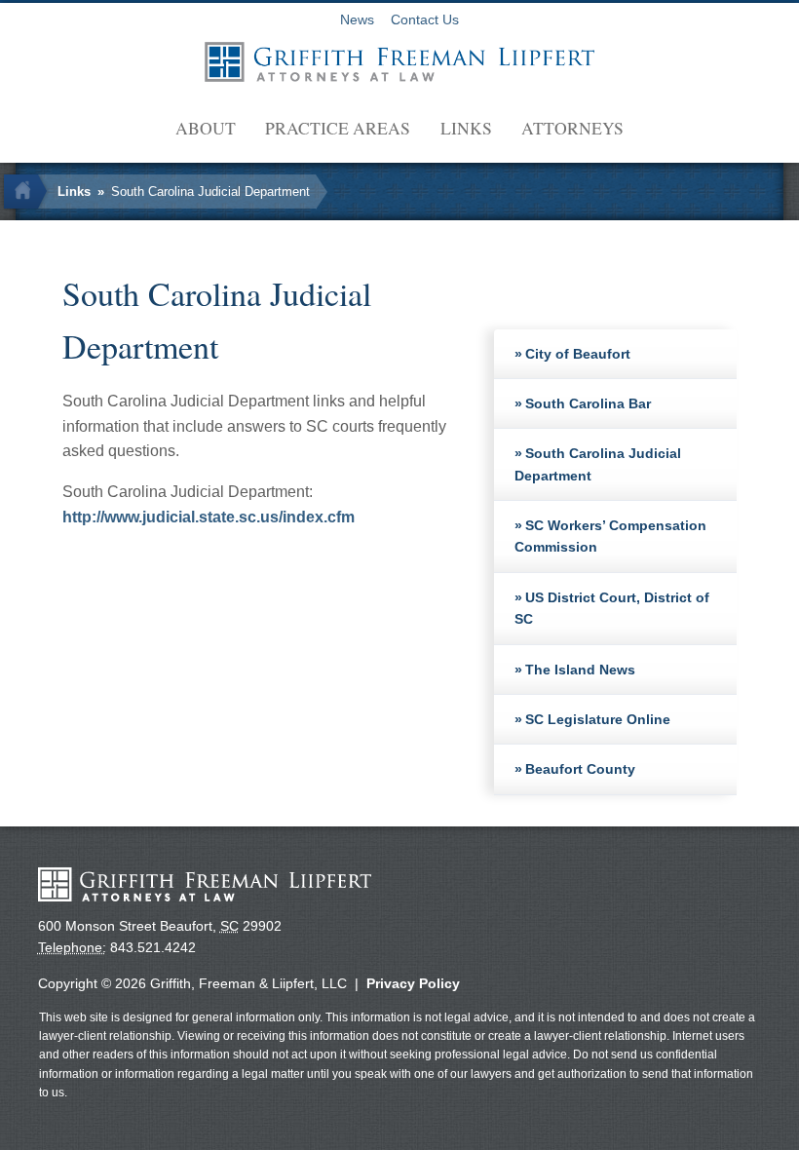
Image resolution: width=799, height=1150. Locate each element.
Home (28, 191)
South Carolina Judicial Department (210, 191)
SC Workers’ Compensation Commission (610, 536)
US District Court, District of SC (612, 608)
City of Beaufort (577, 354)
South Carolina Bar (588, 403)
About (205, 127)
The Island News (580, 669)
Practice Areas (337, 127)
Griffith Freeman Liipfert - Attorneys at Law (399, 62)
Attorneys (572, 127)
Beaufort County (580, 769)
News (357, 20)
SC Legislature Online (597, 719)
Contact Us (425, 20)
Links (466, 127)
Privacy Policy (413, 983)
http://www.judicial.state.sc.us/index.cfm (208, 517)
